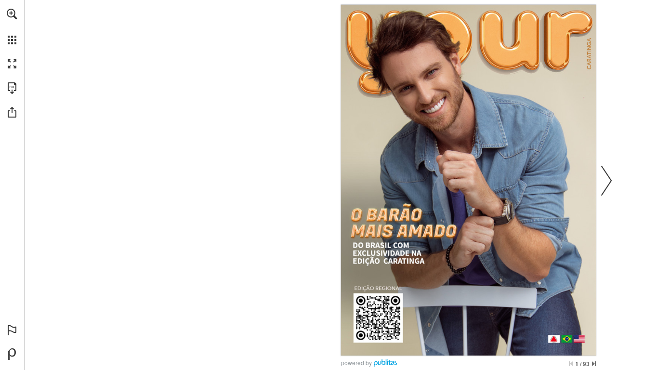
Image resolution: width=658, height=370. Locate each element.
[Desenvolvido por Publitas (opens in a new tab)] (12, 354)
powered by (356, 362)
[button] (12, 14)
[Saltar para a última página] (594, 363)
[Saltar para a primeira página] (571, 363)
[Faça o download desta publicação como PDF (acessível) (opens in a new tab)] (12, 88)
